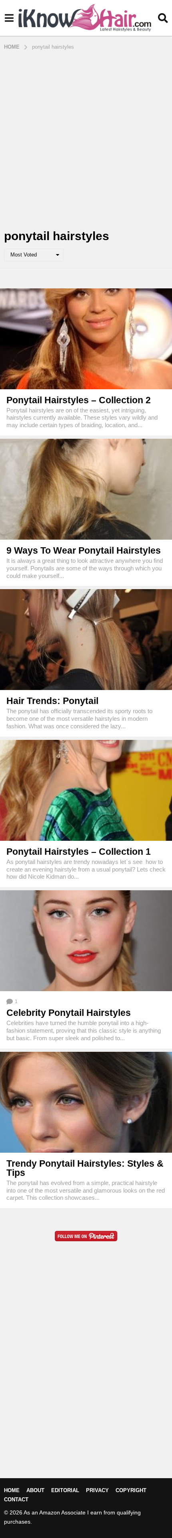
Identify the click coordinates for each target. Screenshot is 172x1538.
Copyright (131, 1490)
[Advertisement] (86, 140)
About (35, 1490)
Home (12, 1490)
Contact (16, 1500)
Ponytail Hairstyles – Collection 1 (78, 851)
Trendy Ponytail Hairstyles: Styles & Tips (85, 1168)
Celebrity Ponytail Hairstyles (68, 1013)
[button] (9, 18)
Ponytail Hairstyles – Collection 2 (78, 400)
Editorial (65, 1490)
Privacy (97, 1490)
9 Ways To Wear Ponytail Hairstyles (83, 550)
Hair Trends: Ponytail (52, 701)
